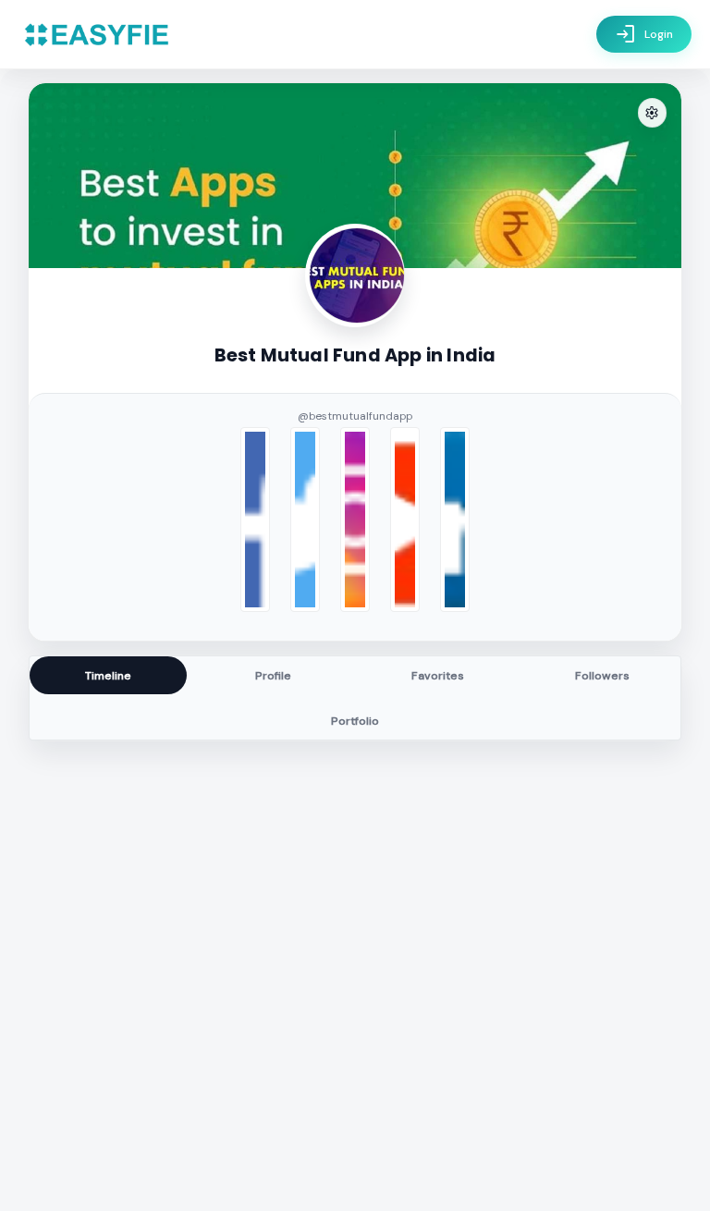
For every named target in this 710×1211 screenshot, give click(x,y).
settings (651, 113)
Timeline (108, 675)
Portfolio (355, 721)
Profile (273, 675)
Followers (602, 675)
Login (644, 34)
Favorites (437, 675)
